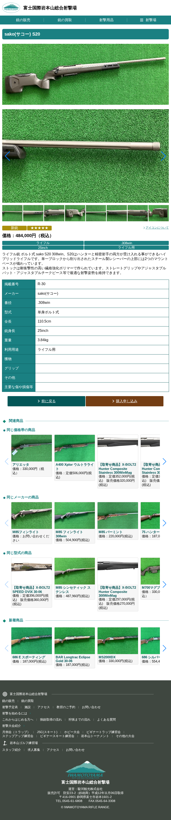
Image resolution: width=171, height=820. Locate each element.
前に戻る (48, 401)
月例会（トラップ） (16, 732)
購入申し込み (126, 401)
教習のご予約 (66, 707)
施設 (27, 707)
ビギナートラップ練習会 (103, 732)
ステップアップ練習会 (17, 736)
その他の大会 (125, 736)
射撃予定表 (10, 707)
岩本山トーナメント (95, 736)
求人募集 (34, 749)
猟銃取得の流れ (51, 719)
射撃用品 (106, 20)
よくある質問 (106, 719)
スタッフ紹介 (11, 749)
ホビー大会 (72, 732)
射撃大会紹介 (11, 725)
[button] (164, 156)
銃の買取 (65, 20)
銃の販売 (23, 20)
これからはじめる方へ (17, 719)
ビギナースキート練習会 (57, 736)
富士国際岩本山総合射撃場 (50, 7)
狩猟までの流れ (79, 719)
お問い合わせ (91, 707)
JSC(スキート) (47, 732)
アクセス (43, 707)
